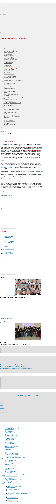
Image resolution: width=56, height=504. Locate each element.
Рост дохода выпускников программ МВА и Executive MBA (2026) (11, 364)
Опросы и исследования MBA (4, 295)
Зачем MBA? (4, 425)
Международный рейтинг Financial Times (11, 446)
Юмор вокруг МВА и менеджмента (12, 501)
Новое (6, 485)
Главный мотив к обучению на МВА (10, 427)
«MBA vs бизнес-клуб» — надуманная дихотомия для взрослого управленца (13, 366)
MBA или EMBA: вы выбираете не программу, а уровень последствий (12, 362)
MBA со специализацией (9, 461)
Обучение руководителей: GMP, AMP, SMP (11, 466)
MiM (7, 144)
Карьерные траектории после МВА (10, 432)
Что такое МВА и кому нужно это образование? (12, 426)
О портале (1, 405)
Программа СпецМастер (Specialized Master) (10, 481)
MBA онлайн (7, 464)
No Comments (12, 135)
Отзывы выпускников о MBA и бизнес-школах (14, 492)
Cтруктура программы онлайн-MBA (10, 465)
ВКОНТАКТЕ (20, 395)
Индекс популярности (10, 488)
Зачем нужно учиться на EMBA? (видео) (10, 477)
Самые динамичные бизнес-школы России (13, 489)
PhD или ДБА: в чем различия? (8, 478)
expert (2, 135)
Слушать (6, 490)
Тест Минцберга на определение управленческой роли (13, 437)
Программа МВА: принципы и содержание (11, 459)
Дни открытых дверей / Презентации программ (14, 486)
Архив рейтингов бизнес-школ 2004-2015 (11, 454)
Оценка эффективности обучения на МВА (11, 436)
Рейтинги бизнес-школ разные (9, 447)
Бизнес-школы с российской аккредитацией (11, 444)
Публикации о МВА (3, 131)
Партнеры (1, 403)
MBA (2, 458)
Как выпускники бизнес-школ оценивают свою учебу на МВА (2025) (17, 493)
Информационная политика (4, 412)
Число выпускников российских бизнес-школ (12, 455)
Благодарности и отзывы (3, 406)
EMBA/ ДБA (4, 475)
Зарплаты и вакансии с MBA (9, 434)
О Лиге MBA (2, 408)
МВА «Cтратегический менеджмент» (10, 460)
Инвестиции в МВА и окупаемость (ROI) (11, 435)
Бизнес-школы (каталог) (8, 442)
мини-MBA (7, 469)
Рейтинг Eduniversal (8, 449)
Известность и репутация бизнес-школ (11, 456)
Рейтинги (16, 295)
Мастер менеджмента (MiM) (8, 482)
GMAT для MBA (9, 500)
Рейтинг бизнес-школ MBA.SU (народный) (11, 445)
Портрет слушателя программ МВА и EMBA (12, 428)
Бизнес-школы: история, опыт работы (10, 452)
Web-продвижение (3, 411)
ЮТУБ (37, 395)
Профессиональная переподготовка (10, 468)
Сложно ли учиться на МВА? (9, 429)
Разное (6, 496)
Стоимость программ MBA (9, 463)
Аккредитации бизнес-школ (9, 443)
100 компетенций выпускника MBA (10, 438)
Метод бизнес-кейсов (8, 472)
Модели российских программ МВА (12, 498)
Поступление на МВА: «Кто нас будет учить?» (12, 430)
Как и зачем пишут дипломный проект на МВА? (12, 471)
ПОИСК (3, 483)
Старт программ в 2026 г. (11, 487)
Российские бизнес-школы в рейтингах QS (11, 448)
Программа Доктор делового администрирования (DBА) (12, 479)
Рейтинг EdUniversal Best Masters (10, 451)
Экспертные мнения (9, 318)
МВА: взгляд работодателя (9, 431)
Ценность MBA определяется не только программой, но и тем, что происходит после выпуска (16, 368)
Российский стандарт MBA (9, 440)
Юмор (1, 409)
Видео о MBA (9, 494)
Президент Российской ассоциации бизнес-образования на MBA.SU (15, 457)
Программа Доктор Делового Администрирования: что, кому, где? (13, 480)
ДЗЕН (29, 395)
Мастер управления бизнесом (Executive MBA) (11, 476)
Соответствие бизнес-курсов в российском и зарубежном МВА (14, 474)
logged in (5, 195)
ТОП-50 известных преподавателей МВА (11, 453)
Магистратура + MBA (8, 470)
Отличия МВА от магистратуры (10, 439)
